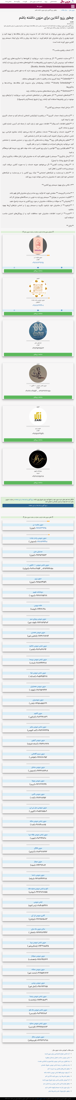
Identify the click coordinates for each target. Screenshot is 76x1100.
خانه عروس (38, 605)
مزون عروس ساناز (38, 1036)
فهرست (25, 1)
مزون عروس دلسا (38, 875)
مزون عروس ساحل (38, 767)
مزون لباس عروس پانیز (38, 727)
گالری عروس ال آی (38, 915)
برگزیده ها (17, 1)
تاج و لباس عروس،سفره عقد (38, 888)
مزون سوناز (38, 861)
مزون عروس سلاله (38, 969)
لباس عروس (38, 902)
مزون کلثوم (38, 713)
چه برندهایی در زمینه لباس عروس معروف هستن (55, 1065)
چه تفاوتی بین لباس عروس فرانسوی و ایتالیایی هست (54, 1061)
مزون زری (38, 578)
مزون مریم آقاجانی (38, 753)
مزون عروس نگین (38, 794)
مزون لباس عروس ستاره (38, 1023)
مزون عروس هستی (38, 632)
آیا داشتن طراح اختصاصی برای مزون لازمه (57, 1054)
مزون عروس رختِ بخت (38, 538)
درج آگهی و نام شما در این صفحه (24, 499)
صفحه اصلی (53, 1)
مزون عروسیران (38, 699)
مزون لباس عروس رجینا (38, 996)
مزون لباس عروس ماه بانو (38, 1010)
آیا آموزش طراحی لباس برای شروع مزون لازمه (56, 1080)
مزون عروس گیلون (38, 740)
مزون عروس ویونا (38, 780)
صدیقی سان (38, 551)
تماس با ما (8, 1)
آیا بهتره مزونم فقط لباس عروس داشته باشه (57, 1072)
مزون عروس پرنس (38, 983)
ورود (46, 1)
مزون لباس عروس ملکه (38, 821)
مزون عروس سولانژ (38, 956)
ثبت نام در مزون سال (36, 1)
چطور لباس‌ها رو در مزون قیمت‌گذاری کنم (57, 1076)
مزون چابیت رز (38, 524)
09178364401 (38, 305)
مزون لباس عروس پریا (38, 942)
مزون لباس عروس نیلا (38, 673)
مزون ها (39, 6)
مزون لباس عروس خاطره (38, 646)
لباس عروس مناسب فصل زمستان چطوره (57, 1057)
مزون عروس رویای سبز (38, 619)
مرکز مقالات (64, 10)
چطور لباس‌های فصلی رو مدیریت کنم (59, 1069)
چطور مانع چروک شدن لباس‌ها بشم (59, 1091)
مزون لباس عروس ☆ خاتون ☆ (38, 565)
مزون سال (72, 10)
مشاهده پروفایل (38, 271)
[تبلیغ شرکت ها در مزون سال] (61, 268)
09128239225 (38, 262)
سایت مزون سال (41, 1099)
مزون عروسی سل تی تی (38, 807)
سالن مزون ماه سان (38, 929)
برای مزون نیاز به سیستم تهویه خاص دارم (57, 1087)
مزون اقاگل (38, 848)
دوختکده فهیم (38, 592)
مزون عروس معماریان (38, 686)
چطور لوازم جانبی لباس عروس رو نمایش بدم (56, 1084)
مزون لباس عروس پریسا (38, 659)
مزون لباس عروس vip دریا (38, 834)
